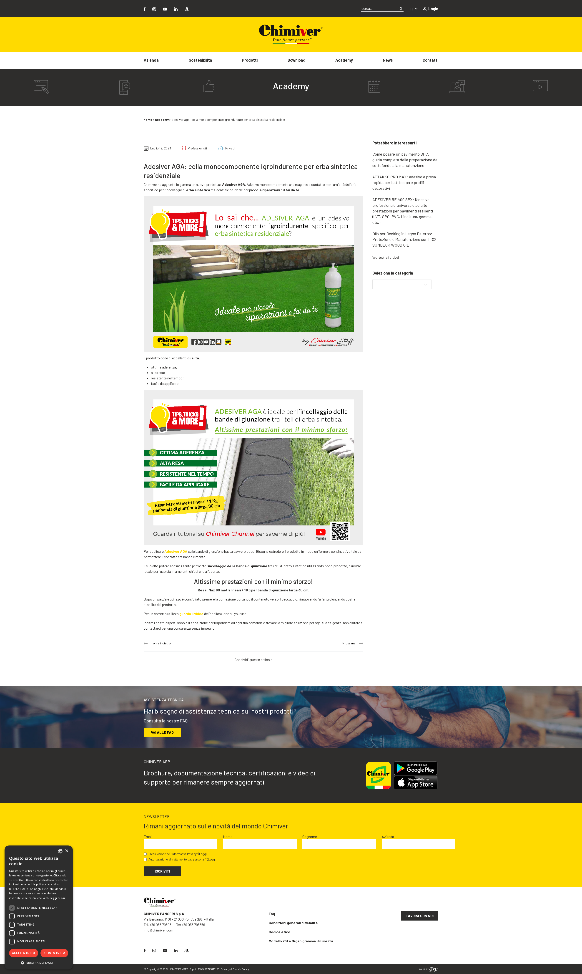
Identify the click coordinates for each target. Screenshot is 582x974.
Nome (227, 836)
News (388, 60)
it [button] (412, 9)
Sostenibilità (200, 60)
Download (297, 60)
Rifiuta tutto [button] (54, 953)
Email (148, 836)
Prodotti (250, 60)
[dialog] (39, 907)
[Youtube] (165, 8)
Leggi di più (57, 898)
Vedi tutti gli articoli (385, 257)
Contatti (430, 60)
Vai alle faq (162, 732)
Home (148, 119)
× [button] (66, 851)
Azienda (151, 60)
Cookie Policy (241, 969)
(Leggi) (202, 854)
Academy (344, 60)
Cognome (309, 836)
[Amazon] (186, 8)
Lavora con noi (420, 915)
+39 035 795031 (161, 924)
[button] (38, 962)
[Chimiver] (291, 34)
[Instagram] (154, 8)
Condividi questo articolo (254, 659)
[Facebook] (145, 8)
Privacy (225, 969)
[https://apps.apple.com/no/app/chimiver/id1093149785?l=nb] (417, 782)
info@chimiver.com (158, 930)
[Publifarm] (428, 968)
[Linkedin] (176, 8)
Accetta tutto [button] (23, 953)
